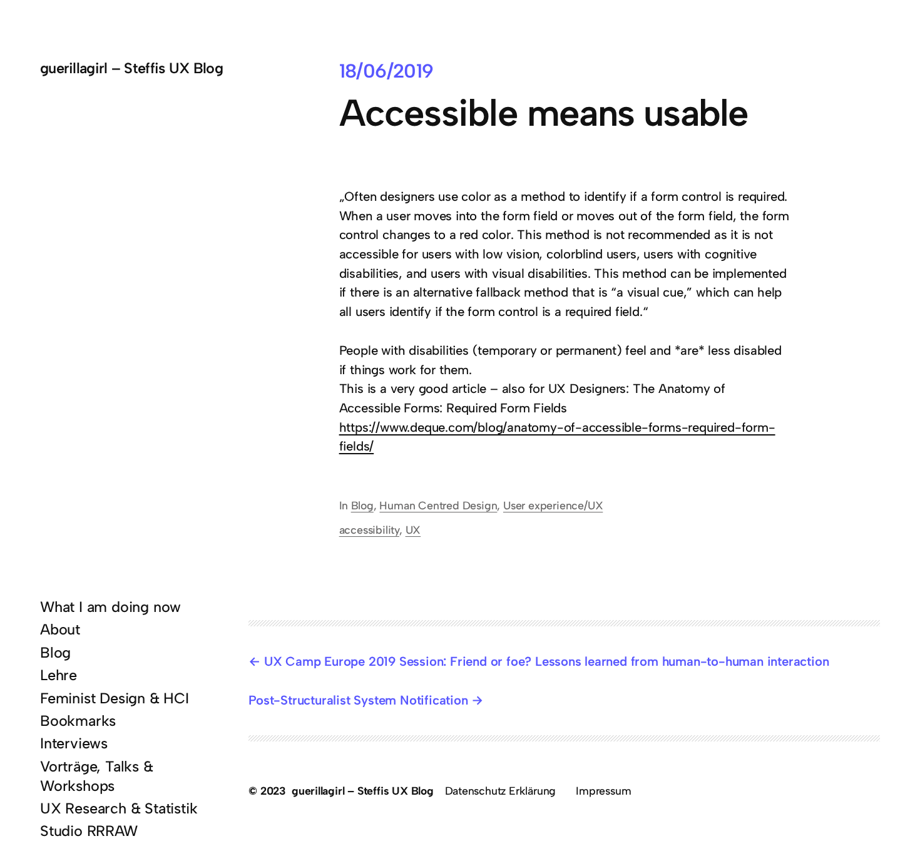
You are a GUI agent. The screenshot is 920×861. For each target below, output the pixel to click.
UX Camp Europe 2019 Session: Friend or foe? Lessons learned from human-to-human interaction (546, 661)
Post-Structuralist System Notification (358, 700)
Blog (362, 505)
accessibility (369, 529)
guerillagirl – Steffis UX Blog (131, 68)
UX (413, 529)
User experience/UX (553, 505)
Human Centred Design (438, 505)
